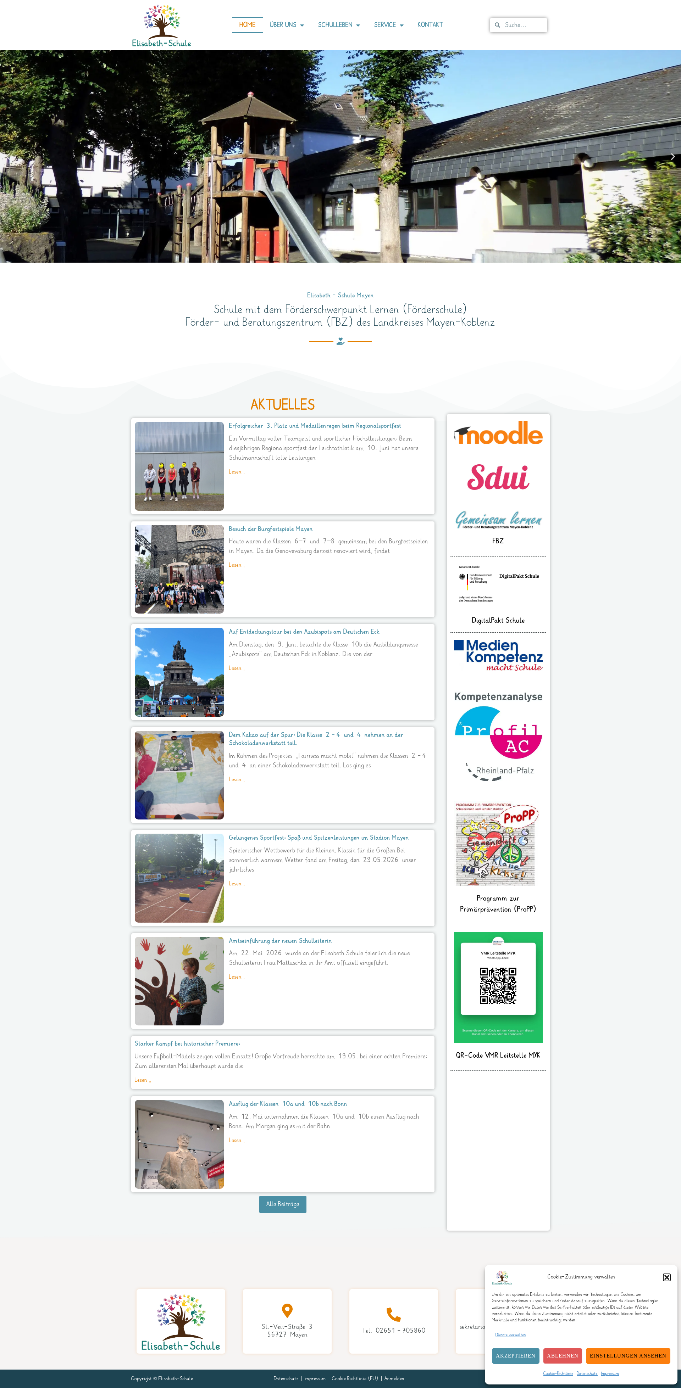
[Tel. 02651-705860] (394, 1315)
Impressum (610, 1373)
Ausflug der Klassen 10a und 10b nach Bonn (288, 1104)
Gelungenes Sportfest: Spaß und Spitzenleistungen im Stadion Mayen (319, 837)
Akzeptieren (516, 1356)
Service (385, 25)
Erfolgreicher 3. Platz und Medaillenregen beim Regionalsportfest (315, 426)
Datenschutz (587, 1373)
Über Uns (283, 25)
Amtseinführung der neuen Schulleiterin (280, 941)
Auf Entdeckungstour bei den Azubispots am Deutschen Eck (304, 632)
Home (247, 25)
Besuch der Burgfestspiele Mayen (271, 529)
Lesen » (237, 472)
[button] (666, 1277)
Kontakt (430, 25)
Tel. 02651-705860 (394, 1330)
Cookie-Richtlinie (558, 1373)
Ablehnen (562, 1356)
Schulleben (335, 25)
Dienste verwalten (510, 1335)
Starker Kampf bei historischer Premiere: (187, 1043)
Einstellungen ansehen (628, 1356)
